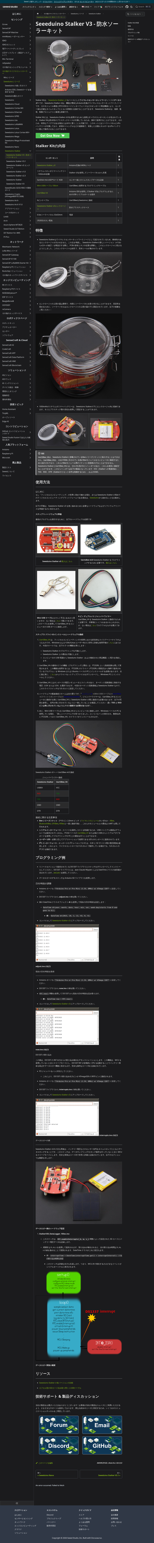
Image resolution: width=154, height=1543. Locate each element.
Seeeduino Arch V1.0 (13, 204)
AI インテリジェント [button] (10, 383)
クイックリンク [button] (28, 7)
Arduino (5, 449)
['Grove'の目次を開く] (30, 24)
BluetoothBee (45, 823)
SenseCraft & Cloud (17, 340)
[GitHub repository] (127, 7)
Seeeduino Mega (12, 136)
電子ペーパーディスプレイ (13, 48)
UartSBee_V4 (43, 457)
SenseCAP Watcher (10, 32)
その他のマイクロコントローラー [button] (15, 72)
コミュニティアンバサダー (63, 1)
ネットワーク (17, 241)
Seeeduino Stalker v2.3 (16, 175)
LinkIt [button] (6, 216)
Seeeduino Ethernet (13, 112)
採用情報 (114, 1518)
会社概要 (114, 1515)
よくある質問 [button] (60, 7)
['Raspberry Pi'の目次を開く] (30, 453)
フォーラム (83, 1525)
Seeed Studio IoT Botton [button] (14, 229)
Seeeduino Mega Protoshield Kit (17, 141)
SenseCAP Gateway (10, 255)
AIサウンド (6, 379)
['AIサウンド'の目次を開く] (30, 379)
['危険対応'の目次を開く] (30, 395)
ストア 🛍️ (98, 7)
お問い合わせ (116, 1522)
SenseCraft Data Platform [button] (13, 357)
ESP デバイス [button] (7, 297)
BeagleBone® (8, 301)
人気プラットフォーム (17, 444)
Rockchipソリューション (12, 271)
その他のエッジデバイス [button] (12, 313)
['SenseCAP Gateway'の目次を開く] (30, 255)
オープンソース (8, 417)
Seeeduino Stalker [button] (12, 151)
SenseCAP (6, 28)
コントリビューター (87, 1)
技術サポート (84, 1529)
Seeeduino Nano (12, 147)
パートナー (51, 1522)
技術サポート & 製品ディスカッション (139, 40)
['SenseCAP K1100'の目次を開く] (30, 259)
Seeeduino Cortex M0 (14, 108)
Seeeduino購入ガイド (14, 96)
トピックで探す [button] (45, 7)
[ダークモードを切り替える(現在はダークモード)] (131, 7)
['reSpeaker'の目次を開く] (30, 63)
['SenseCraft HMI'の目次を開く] (30, 361)
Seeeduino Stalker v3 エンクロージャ (18, 166)
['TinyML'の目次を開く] (30, 413)
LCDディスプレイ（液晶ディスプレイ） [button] (15, 53)
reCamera (6, 309)
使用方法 (131, 29)
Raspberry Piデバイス (11, 289)
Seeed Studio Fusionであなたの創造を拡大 (16, 438)
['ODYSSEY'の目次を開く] (30, 305)
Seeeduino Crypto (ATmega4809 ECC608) (14, 195)
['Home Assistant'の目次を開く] (30, 409)
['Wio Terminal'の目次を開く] (30, 59)
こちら (58, 621)
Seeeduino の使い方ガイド (16, 85)
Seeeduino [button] (9, 100)
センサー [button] (5, 331)
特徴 (129, 26)
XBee (112, 820)
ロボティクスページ (17, 318)
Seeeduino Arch (11, 200)
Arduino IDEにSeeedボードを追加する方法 (18, 90)
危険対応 (5, 395)
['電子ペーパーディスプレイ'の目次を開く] (30, 48)
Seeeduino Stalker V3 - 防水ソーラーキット (18, 156)
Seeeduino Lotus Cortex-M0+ (17, 132)
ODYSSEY (6, 305)
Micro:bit (6, 457)
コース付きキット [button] (12, 212)
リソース (131, 36)
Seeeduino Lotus (12, 128)
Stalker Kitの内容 (133, 23)
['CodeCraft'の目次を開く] (30, 349)
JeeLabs (57, 872)
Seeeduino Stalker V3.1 (16, 161)
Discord (50, 1515)
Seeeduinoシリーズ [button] (12, 81)
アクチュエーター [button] (9, 327)
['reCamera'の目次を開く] (30, 309)
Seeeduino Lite (11, 120)
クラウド (18, 1529)
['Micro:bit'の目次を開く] (30, 457)
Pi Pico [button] (6, 237)
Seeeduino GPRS (12, 116)
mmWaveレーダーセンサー (13, 36)
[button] (86, 6)
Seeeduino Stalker (14, 179)
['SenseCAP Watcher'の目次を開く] (30, 32)
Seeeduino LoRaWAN (14, 124)
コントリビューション (17, 426)
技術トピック (17, 404)
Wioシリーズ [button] (9, 77)
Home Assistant (9, 409)
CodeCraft (6, 349)
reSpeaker (6, 63)
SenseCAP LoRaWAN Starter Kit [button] (15, 263)
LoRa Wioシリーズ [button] (9, 251)
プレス (113, 1525)
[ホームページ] (38, 13)
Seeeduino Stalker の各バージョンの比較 (56, 1383)
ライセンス (6, 475)
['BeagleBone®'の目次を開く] (30, 301)
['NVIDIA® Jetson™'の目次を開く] (30, 293)
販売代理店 (51, 1525)
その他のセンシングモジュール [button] (15, 67)
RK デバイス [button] (7, 285)
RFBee (61, 823)
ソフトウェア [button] (7, 335)
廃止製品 (16, 462)
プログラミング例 (133, 33)
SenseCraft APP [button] (8, 353)
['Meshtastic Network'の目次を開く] (30, 247)
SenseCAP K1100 (9, 259)
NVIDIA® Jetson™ (9, 293)
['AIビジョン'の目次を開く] (30, 375)
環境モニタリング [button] (9, 391)
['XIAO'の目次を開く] (30, 40)
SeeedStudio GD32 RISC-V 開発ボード (18, 189)
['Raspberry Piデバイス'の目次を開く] (30, 289)
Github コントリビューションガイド (13, 432)
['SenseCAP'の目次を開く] (30, 28)
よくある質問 (84, 1522)
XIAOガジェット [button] (8, 44)
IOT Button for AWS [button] (12, 233)
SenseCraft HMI (9, 361)
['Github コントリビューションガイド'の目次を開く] (30, 432)
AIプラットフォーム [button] (113, 7)
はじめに (16, 13)
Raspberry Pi (7, 453)
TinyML (5, 413)
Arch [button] (6, 220)
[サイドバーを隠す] (17, 1503)
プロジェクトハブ (54, 1518)
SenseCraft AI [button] (8, 345)
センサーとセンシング (24, 1518)
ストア (81, 1515)
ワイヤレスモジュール (90, 820)
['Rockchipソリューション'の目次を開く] (30, 271)
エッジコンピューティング (16, 280)
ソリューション (16, 370)
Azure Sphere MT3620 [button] (13, 225)
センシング (16, 19)
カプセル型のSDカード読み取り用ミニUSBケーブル (60, 1388)
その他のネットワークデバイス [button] (15, 275)
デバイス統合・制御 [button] (10, 387)
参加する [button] (72, 7)
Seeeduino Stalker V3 (15, 184)
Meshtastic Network (11, 246)
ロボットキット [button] (8, 323)
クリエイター (47, 1)
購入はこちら (67, 561)
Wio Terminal (7, 59)
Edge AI (5, 421)
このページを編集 (45, 1463)
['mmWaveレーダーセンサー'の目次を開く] (30, 36)
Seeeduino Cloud (12, 104)
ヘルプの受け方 (85, 1518)
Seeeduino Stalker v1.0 (16, 171)
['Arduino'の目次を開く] (30, 449)
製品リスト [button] (6, 467)
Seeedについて (8, 471)
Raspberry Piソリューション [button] (14, 267)
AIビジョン (6, 375)
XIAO (4, 40)
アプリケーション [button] (12, 208)
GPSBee (55, 823)
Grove (4, 24)
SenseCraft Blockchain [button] (11, 365)
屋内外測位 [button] (6, 399)
